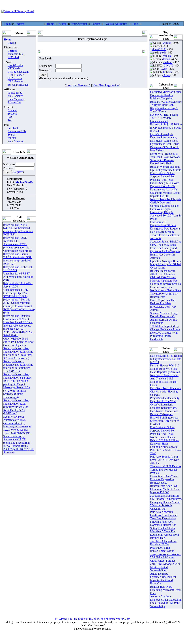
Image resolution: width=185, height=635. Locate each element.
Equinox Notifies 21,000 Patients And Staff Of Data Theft (165, 450)
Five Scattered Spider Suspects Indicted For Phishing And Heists (162, 176)
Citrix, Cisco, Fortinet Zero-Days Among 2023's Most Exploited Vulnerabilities (165, 565)
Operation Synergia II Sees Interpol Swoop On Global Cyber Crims (165, 264)
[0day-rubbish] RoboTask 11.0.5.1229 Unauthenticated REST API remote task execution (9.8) (18, 273)
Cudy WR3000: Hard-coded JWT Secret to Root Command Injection (18, 342)
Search (62, 23)
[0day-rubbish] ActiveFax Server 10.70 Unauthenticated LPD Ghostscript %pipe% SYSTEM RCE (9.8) (18, 290)
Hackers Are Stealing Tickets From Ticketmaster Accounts (165, 235)
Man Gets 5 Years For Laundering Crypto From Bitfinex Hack (164, 534)
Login (7, 23)
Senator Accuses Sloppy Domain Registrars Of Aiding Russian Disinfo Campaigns (164, 318)
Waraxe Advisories (116, 23)
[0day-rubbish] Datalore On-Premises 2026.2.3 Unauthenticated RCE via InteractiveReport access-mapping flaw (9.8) (18, 322)
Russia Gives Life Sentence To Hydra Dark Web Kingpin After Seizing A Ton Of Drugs (166, 106)
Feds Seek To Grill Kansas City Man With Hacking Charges (165, 391)
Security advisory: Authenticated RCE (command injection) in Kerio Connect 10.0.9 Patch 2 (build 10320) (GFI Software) (18, 444)
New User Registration (105, 85)
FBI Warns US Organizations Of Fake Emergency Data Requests (165, 225)
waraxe (167, 42)
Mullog (167, 55)
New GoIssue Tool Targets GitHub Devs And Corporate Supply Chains (165, 202)
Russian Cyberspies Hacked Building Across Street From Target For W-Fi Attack (165, 419)
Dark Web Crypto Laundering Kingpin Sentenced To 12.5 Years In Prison (165, 213)
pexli (163, 52)
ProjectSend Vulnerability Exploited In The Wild (164, 399)
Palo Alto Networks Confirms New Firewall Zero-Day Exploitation (163, 515)
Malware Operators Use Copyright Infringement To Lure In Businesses (165, 284)
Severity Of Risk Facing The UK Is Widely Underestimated (164, 118)
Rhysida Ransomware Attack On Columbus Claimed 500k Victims (163, 274)
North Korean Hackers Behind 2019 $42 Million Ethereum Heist (164, 440)
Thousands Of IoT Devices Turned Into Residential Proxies (165, 469)
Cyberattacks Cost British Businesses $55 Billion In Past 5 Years (164, 147)
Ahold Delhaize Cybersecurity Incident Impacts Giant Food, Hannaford (163, 578)
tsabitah (167, 72)
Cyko (164, 68)
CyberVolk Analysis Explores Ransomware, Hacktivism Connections (164, 137)
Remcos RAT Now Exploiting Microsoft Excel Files (165, 590)
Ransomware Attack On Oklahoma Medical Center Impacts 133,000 (165, 193)
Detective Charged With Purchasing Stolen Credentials (164, 336)
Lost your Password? (78, 85)
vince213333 (159, 49)
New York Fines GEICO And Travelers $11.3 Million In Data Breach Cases (164, 380)
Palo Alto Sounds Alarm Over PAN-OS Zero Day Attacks (164, 460)
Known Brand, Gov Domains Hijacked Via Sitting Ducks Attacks (163, 525)
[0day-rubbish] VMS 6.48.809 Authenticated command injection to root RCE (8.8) (18, 229)
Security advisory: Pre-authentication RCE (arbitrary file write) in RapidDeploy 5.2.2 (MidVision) (16, 407)
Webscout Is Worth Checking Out (161, 507)
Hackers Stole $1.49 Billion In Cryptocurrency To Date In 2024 (166, 127)
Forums (96, 23)
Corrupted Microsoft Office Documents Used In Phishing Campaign (165, 95)
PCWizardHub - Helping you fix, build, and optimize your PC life (92, 618)
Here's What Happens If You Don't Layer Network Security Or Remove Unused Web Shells (165, 158)
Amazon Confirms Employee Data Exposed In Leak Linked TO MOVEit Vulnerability (166, 601)
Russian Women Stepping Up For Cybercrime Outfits (165, 168)
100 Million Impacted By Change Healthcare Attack (165, 328)
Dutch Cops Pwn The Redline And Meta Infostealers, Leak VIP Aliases (163, 305)
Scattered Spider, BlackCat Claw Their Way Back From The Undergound (165, 245)
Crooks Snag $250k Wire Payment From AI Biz (164, 184)
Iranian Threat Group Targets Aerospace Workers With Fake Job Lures (165, 554)
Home (50, 23)
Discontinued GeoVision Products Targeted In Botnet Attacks (164, 479)
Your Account (79, 23)
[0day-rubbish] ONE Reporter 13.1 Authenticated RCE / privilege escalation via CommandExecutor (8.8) (17, 244)
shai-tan (167, 62)
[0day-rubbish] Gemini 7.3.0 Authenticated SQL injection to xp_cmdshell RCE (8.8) (17, 258)
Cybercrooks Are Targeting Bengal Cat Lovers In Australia (165, 254)
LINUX (168, 65)
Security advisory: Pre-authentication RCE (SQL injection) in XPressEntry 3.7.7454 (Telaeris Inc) (18, 353)
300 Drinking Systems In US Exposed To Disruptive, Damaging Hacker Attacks (166, 499)
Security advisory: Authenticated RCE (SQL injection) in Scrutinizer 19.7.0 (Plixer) (18, 366)
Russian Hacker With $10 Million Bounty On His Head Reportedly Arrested (165, 369)
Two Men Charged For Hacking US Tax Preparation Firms (163, 544)
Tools (135, 23)
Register (19, 23)
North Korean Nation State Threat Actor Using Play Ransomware (165, 293)
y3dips (166, 75)
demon (166, 59)
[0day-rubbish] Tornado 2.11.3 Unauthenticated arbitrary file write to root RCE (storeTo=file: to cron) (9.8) (19, 306)
